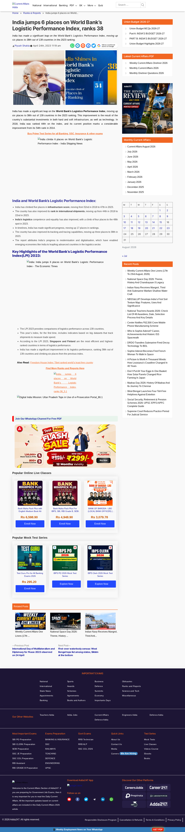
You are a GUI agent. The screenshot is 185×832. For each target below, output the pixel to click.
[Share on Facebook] (88, 45)
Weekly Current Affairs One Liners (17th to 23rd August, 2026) (147, 272)
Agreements (73, 695)
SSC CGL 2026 (85, 749)
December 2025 (135, 187)
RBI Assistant (18, 763)
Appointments (46, 695)
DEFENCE (50, 758)
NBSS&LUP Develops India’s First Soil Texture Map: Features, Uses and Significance (147, 302)
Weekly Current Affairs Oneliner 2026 (149, 63)
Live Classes (150, 744)
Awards (70, 686)
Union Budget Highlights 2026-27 (147, 43)
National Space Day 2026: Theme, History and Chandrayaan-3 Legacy (145, 281)
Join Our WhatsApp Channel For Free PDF (38, 419)
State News (45, 691)
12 (139, 222)
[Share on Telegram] (77, 45)
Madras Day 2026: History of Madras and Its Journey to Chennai (148, 384)
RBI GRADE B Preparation (25, 768)
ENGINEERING (52, 763)
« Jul (124, 256)
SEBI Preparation (20, 749)
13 (146, 222)
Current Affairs (102, 715)
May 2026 (132, 162)
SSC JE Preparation (22, 753)
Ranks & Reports (32, 13)
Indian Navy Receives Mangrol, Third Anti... (101, 633)
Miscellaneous (129, 695)
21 (153, 228)
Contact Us (116, 744)
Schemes (71, 691)
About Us (115, 739)
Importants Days (103, 700)
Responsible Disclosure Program (101, 820)
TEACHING (50, 753)
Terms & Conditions (155, 820)
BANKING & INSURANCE (57, 739)
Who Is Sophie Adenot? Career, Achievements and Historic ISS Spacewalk (143, 334)
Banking (63, 5)
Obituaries (127, 681)
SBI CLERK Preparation (23, 744)
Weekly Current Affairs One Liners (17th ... (29, 633)
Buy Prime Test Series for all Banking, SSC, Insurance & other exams (65, 133)
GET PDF (158, 829)
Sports (70, 681)
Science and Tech (130, 691)
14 (153, 222)
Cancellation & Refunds (131, 820)
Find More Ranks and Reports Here (65, 368)
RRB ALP (82, 744)
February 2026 (134, 177)
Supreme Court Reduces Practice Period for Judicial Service (148, 413)
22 (160, 228)
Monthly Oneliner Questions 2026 (147, 73)
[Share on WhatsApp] (72, 45)
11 (132, 222)
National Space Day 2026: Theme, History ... (63, 633)
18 (132, 228)
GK (80, 5)
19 (139, 228)
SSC (47, 744)
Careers (124, 753)
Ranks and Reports (131, 686)
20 (146, 228)
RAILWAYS (50, 749)
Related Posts (21, 606)
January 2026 (134, 182)
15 (160, 222)
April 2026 (132, 167)
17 (124, 228)
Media (114, 749)
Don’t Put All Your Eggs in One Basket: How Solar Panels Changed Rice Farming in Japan (147, 374)
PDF (72, 5)
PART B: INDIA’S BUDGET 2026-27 (148, 38)
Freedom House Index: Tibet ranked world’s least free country (61, 362)
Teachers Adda (47, 715)
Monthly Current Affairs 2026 (144, 68)
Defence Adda (101, 720)
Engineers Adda (129, 715)
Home (15, 13)
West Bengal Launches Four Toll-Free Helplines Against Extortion (146, 393)
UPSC (48, 768)
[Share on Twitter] (93, 45)
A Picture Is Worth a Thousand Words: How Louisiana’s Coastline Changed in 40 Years (147, 362)
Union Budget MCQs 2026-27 (145, 28)
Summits (99, 691)
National (37, 5)
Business (99, 681)
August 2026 (141, 146)
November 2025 (135, 192)
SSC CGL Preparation (22, 758)
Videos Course (151, 749)
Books (147, 758)
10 (124, 222)
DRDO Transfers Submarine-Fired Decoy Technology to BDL (148, 344)
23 (168, 228)
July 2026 (132, 151)
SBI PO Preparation (21, 739)
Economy (99, 695)
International (50, 5)
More (90, 5)
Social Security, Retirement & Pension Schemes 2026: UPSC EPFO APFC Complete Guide (146, 402)
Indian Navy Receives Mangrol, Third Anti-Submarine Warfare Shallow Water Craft (147, 290)
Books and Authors (76, 700)
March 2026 (133, 172)
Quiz (100, 5)
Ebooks (147, 753)
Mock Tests (149, 739)
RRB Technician (86, 739)
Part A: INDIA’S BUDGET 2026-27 (147, 33)
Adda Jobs (72, 715)
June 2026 (132, 156)
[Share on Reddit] (83, 45)
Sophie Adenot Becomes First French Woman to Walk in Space (146, 353)
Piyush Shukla (22, 45)
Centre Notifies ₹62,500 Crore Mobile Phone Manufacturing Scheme (146, 324)
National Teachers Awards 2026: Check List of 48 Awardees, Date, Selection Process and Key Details (147, 314)
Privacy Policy (174, 820)
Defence (99, 686)
